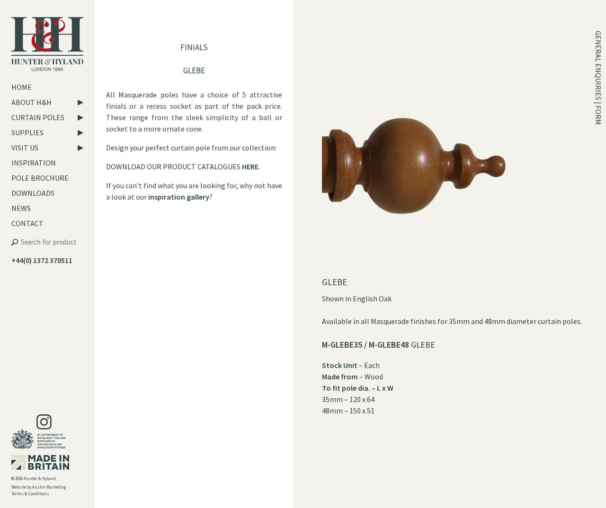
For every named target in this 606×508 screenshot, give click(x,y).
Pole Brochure (40, 178)
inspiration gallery (178, 196)
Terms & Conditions (30, 493)
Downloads (32, 193)
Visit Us (24, 147)
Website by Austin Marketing (38, 487)
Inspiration (33, 162)
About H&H (31, 102)
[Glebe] (443, 270)
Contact (27, 223)
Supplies (27, 132)
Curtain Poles (37, 117)
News (21, 208)
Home (21, 87)
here (250, 166)
